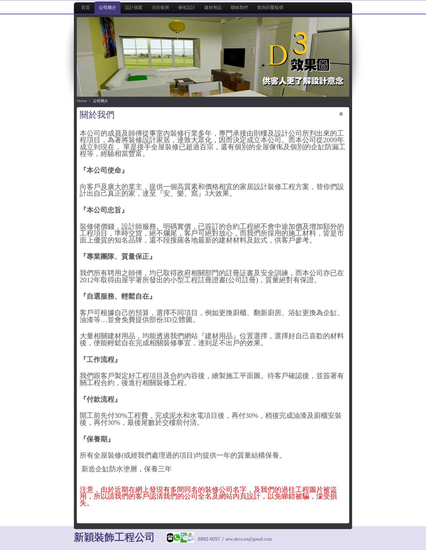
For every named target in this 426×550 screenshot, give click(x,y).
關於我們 (97, 114)
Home (82, 101)
